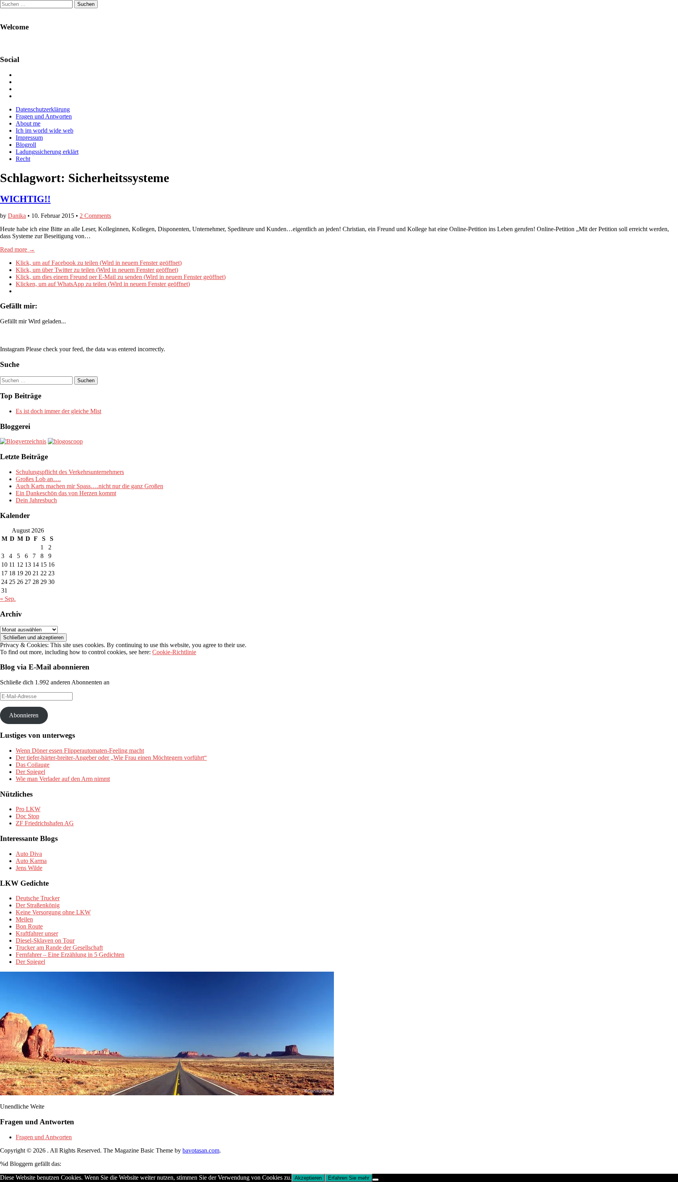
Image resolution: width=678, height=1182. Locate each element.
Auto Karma (31, 860)
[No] (375, 1179)
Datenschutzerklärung (43, 109)
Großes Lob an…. (38, 479)
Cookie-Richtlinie (174, 652)
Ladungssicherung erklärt (47, 151)
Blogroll (26, 144)
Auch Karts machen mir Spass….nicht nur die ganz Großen (89, 486)
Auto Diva (29, 853)
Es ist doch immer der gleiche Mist (58, 411)
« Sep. (8, 598)
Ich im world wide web (44, 130)
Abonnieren (23, 715)
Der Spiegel (30, 771)
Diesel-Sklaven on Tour (45, 940)
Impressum (29, 137)
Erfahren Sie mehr (348, 1178)
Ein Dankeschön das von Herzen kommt (66, 493)
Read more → (17, 249)
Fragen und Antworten (44, 116)
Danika (17, 215)
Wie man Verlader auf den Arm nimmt (63, 778)
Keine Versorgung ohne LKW (53, 912)
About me (28, 123)
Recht (23, 158)
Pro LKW (28, 809)
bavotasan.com (200, 1150)
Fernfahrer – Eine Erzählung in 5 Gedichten (70, 954)
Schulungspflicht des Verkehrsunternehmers (70, 472)
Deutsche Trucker (38, 898)
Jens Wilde (29, 868)
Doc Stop (27, 816)
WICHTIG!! (25, 199)
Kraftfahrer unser (37, 933)
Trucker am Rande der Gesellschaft (59, 947)
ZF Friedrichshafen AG (45, 823)
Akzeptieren (308, 1178)
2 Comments (95, 215)
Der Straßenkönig (38, 905)
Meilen (24, 919)
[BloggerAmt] (23, 441)
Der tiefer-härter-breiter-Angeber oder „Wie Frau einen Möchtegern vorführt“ (111, 757)
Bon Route (29, 926)
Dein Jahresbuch (36, 500)
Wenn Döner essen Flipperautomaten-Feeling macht (80, 750)
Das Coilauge (32, 764)
